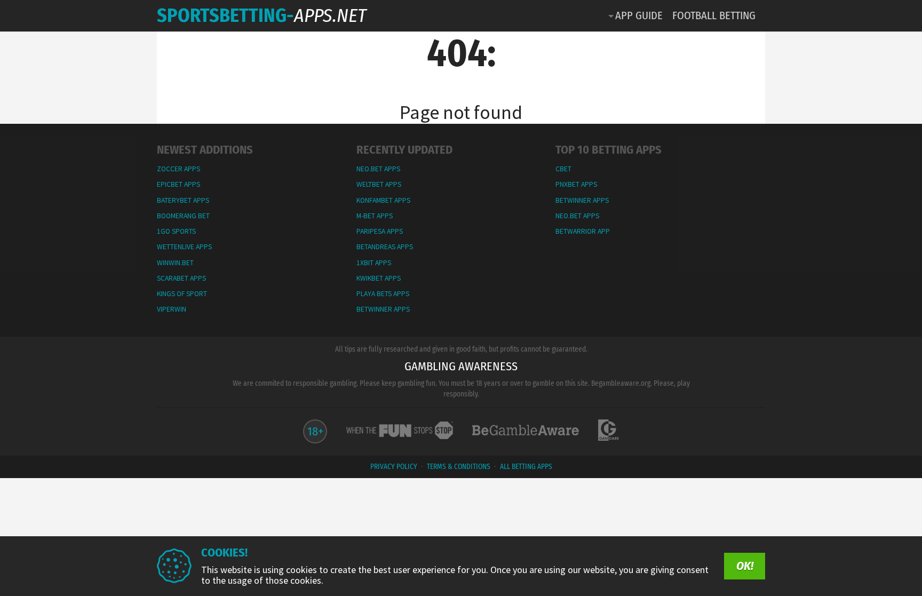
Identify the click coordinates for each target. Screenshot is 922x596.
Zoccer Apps (178, 168)
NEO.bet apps (378, 168)
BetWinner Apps (383, 309)
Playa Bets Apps (382, 293)
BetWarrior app (582, 231)
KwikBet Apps (378, 278)
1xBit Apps (373, 262)
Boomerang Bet (183, 215)
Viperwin (171, 309)
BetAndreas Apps (384, 246)
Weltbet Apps (378, 184)
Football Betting (714, 15)
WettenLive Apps (184, 246)
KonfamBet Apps (383, 200)
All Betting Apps (526, 466)
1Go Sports (176, 231)
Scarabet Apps (181, 278)
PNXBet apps (576, 184)
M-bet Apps (374, 215)
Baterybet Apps (183, 200)
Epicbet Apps (178, 184)
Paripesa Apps (379, 231)
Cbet (563, 168)
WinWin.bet (175, 262)
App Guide (639, 15)
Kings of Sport (182, 293)
